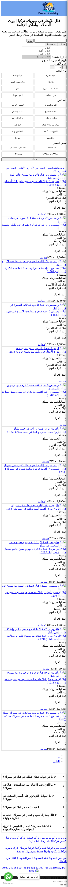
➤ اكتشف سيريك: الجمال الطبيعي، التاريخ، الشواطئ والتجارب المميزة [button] (27, 828)
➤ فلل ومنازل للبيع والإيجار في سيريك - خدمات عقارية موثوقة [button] (30, 816)
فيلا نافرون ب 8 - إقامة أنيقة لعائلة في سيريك (35, 508)
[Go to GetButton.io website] (8, 883)
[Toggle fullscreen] (58, 881)
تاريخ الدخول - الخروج (54, 60)
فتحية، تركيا (26, 837)
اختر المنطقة (59, 57)
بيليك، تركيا (34, 841)
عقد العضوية (41, 857)
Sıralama (50, 44)
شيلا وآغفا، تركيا (37, 847)
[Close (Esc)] (65, 881)
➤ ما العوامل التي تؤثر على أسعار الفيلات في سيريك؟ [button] (28, 797)
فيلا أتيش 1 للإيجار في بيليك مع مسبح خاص (37, 351)
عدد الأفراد (60, 63)
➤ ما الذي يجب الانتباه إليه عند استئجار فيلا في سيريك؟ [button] (29, 786)
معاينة (41, 214)
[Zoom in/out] (54, 881)
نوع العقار (61, 70)
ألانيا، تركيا (47, 841)
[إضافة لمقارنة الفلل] (62, 184)
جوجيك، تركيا (20, 847)
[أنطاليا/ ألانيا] (36, 50)
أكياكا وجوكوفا (52, 851)
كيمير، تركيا (60, 841)
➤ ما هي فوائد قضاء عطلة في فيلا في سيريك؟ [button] (29, 776)
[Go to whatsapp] (8, 876)
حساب (62, 44)
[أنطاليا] (36, 47)
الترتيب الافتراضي (56, 168)
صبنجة (20, 851)
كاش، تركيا (12, 837)
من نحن (62, 857)
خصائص (62, 100)
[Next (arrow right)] (61, 884)
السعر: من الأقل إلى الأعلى (32, 168)
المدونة (53, 857)
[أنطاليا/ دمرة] (36, 53)
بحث (30, 40)
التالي (56, 761)
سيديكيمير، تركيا (34, 851)
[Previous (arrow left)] (65, 884)
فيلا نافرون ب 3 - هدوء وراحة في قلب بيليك (36, 431)
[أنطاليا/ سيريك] (36, 56)
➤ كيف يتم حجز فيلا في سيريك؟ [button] (21, 806)
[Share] (61, 881)
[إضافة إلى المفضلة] (62, 177)
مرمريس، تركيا (42, 837)
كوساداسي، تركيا (57, 847)
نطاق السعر (60, 142)
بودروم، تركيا (59, 837)
